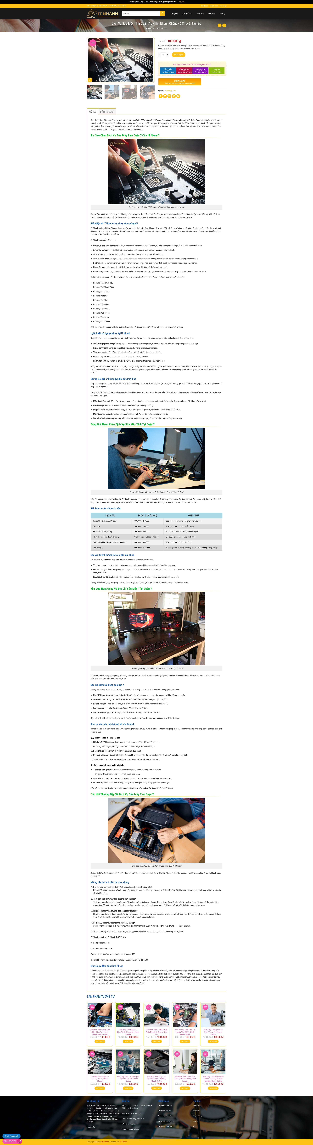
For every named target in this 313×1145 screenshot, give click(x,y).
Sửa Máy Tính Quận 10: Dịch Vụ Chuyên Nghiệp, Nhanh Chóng (156, 1079)
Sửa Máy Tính (161, 28)
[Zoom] (90, 80)
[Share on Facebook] (161, 96)
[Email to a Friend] (169, 96)
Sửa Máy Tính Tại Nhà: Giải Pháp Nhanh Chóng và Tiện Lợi (156, 1032)
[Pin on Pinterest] (174, 96)
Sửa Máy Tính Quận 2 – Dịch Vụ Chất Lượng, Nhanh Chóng (128, 1032)
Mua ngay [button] (99, 1041)
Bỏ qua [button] (181, 2)
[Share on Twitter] (165, 96)
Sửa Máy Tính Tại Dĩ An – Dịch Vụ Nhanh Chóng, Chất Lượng (185, 1079)
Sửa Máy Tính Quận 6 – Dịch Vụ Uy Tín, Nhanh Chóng (99, 1079)
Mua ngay (178, 54)
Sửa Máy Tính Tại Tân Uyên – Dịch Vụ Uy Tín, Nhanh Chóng (128, 1079)
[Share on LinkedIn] (178, 96)
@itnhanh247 (134, 1129)
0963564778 (10, 1141)
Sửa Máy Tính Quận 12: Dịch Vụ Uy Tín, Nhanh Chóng (213, 1032)
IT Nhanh (105, 1142)
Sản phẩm (186, 13)
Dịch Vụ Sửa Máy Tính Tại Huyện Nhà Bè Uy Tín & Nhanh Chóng (185, 1032)
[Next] (150, 59)
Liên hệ (222, 13)
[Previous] (91, 59)
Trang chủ (174, 13)
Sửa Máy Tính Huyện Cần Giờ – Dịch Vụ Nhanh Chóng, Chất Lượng (100, 1032)
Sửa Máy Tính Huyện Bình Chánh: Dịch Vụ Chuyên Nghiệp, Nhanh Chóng (213, 1079)
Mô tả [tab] (92, 111)
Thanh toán (214, 6)
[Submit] (162, 13)
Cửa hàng (223, 6)
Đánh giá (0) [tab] (107, 111)
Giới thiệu (211, 13)
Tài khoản (204, 6)
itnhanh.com (133, 1124)
